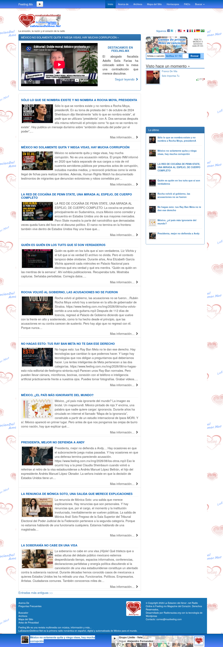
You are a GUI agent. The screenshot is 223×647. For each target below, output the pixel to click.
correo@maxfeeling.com (169, 619)
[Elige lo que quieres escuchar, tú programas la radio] (167, 45)
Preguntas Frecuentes (29, 606)
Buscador (23, 612)
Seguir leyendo (125, 79)
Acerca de (123, 4)
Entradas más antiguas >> (35, 592)
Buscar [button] (199, 4)
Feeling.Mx (25, 4)
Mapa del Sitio (154, 4)
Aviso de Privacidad (28, 622)
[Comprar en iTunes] (165, 79)
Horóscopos (173, 4)
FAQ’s (187, 4)
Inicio (110, 4)
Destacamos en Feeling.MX (120, 49)
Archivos (137, 4)
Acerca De (23, 602)
